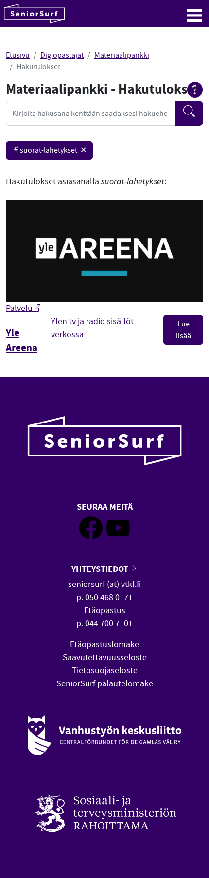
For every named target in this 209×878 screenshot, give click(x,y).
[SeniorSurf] (34, 13)
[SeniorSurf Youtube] (118, 536)
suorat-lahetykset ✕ (53, 150)
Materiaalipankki (121, 55)
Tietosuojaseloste (105, 670)
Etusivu (18, 55)
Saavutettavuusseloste (105, 657)
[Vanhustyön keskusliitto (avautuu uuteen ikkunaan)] (104, 735)
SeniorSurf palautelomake (104, 683)
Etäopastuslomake (104, 644)
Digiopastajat (62, 55)
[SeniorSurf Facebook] (91, 536)
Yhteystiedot (100, 568)
